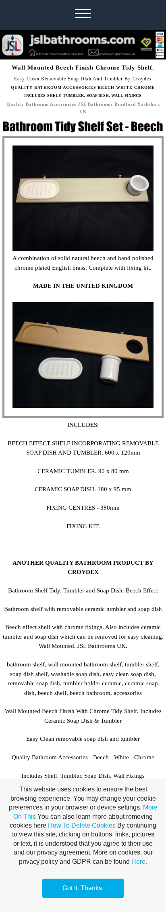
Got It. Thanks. (83, 888)
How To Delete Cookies (82, 825)
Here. (139, 861)
